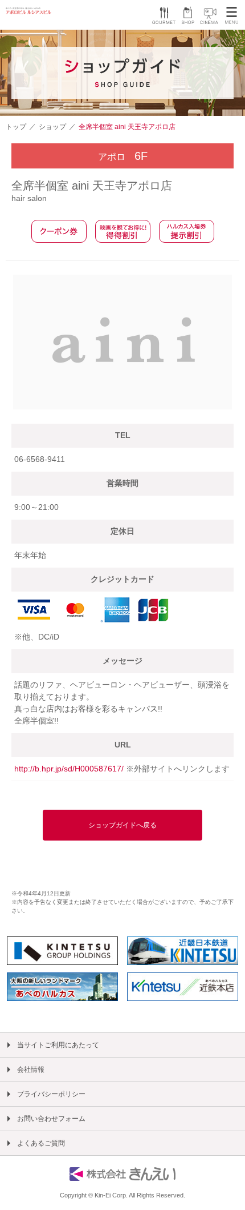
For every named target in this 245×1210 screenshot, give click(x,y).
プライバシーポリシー (51, 1094)
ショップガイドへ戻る (122, 825)
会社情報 (30, 1070)
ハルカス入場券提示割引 (186, 231)
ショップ (52, 127)
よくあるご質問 (41, 1143)
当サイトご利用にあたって (58, 1045)
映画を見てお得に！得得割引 (122, 231)
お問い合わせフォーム (51, 1119)
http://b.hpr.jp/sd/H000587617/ (70, 768)
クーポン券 (59, 231)
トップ (16, 127)
